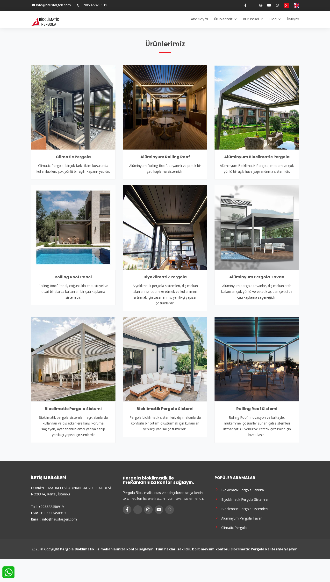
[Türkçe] (284, 5)
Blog (273, 19)
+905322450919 (94, 5)
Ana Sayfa (199, 19)
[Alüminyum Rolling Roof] (165, 107)
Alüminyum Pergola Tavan (256, 277)
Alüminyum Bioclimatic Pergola (257, 157)
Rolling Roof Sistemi (256, 408)
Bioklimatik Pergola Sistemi (165, 408)
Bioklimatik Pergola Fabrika (241, 490)
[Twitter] (251, 5)
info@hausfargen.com (53, 5)
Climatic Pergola (73, 157)
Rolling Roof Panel (73, 277)
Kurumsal (251, 19)
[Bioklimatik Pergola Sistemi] (165, 358)
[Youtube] (267, 5)
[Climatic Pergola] (73, 107)
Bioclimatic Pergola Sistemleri (243, 509)
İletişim (293, 19)
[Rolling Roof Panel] (73, 227)
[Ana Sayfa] (45, 21)
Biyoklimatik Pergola (165, 277)
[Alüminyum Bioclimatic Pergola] (257, 107)
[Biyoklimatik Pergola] (165, 227)
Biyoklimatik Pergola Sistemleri (244, 499)
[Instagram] (259, 5)
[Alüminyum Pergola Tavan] (257, 227)
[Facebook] (243, 5)
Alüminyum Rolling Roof (165, 157)
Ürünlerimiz (223, 19)
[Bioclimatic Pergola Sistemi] (73, 358)
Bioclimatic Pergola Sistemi (73, 408)
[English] (294, 5)
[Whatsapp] (275, 5)
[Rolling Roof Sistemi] (257, 358)
